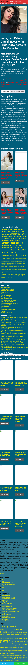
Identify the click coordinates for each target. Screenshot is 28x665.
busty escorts (7, 638)
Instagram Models (6, 305)
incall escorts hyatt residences (18, 264)
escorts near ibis (22, 258)
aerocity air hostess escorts (11, 229)
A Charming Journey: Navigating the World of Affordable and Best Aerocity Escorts (13, 340)
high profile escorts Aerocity (11, 647)
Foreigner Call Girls (6, 297)
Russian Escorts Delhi (7, 582)
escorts (18, 638)
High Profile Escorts (6, 298)
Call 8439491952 (7, 663)
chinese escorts (13, 638)
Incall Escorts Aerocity (7, 301)
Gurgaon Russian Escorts (8, 584)
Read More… (3, 573)
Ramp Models (5, 308)
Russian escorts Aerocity (8, 309)
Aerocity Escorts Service (7, 289)
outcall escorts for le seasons (20, 274)
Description (6, 91)
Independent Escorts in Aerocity (9, 303)
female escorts (24, 641)
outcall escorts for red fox (21, 275)
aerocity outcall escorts (7, 84)
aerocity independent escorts (11, 245)
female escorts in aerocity (18, 643)
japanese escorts (3, 655)
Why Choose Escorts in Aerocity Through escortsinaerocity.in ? (12, 337)
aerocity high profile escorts (16, 238)
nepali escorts (10, 657)
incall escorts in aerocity (16, 652)
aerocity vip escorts (19, 255)
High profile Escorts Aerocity (9, 300)
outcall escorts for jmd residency (7, 274)
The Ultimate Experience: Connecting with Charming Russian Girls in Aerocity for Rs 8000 (14, 321)
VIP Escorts (4, 311)
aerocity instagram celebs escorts (17, 82)
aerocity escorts (17, 234)
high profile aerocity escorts (13, 645)
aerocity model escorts (9, 250)
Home (3, 1)
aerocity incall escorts (12, 243)
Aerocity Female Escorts (7, 290)
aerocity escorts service (9, 629)
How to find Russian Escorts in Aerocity (11, 650)
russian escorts (19, 657)
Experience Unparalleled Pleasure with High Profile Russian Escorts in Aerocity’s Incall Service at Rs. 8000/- (13, 344)
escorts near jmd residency (6, 260)
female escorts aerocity (6, 643)
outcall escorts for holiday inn (16, 271)
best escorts (16, 636)
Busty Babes (4, 292)
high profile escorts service (9, 648)
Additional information (17, 91)
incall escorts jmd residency (11, 266)
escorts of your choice (15, 641)
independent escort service (19, 653)
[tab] (5, 91)
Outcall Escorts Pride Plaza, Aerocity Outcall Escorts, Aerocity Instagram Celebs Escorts (13, 80)
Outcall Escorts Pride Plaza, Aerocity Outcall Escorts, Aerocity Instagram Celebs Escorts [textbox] (14, 355)
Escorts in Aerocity (6, 295)
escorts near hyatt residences (13, 258)
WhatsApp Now (21, 663)
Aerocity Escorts (5, 287)
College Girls (4, 294)
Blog (3, 590)
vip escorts (16, 660)
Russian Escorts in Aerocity (17, 659)
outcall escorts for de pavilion (17, 269)
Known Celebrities (6, 306)
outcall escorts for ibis (20, 272)
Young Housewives (6, 312)
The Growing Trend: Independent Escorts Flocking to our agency (12, 331)
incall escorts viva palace (6, 269)
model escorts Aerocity (17, 655)
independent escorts (7, 654)
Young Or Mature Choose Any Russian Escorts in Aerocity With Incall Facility (14, 334)
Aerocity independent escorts (9, 634)
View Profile (5, 182)
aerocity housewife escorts (10, 240)
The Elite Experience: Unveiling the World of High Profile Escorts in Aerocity (14, 348)
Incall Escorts (23, 650)
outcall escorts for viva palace (7, 277)
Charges (4, 587)
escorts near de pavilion (6, 256)
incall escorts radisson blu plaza (11, 268)
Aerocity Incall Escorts (21, 632)
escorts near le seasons (17, 260)
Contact (4, 589)
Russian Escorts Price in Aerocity (6, 660)
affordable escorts (3, 636)
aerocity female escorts (9, 236)
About (3, 581)
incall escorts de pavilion (9, 263)
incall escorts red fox (22, 268)
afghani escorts (11, 636)
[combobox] (14, 355)
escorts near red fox (15, 261)
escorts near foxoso (15, 256)
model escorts (10, 655)
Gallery (3, 586)
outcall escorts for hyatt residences (8, 272)
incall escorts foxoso (18, 263)
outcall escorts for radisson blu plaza (8, 275)
